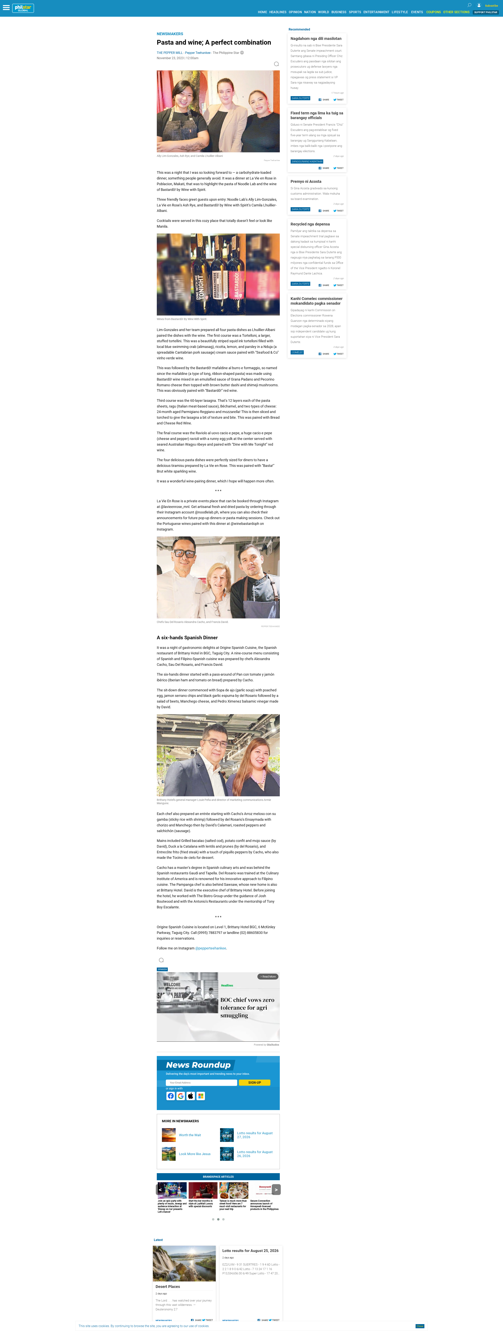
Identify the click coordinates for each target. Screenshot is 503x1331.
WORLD (323, 12)
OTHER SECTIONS (456, 12)
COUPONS (433, 12)
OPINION (295, 12)
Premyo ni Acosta (306, 181)
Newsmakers (170, 33)
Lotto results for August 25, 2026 (250, 1250)
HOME (262, 12)
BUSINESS (339, 12)
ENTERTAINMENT (376, 12)
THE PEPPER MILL (170, 53)
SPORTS (355, 12)
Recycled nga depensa (310, 224)
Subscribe (491, 5)
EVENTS (417, 12)
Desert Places (168, 1286)
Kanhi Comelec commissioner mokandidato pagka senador (316, 301)
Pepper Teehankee (197, 53)
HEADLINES (277, 12)
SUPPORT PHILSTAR (485, 12)
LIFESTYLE (400, 12)
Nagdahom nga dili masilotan (316, 38)
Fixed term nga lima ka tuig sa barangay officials (317, 115)
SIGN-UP (254, 1082)
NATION (310, 12)
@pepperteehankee (210, 948)
